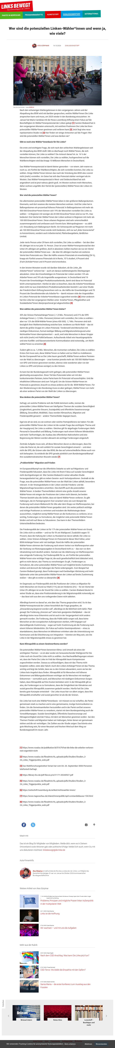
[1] (73, 123)
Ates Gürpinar (38, 871)
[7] (59, 457)
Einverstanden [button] (101, 1044)
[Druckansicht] (86, 825)
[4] (79, 297)
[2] (71, 129)
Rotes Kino (26, 1020)
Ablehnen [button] (88, 1044)
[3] (44, 133)
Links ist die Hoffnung (50, 913)
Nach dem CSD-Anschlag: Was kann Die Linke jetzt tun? (64, 955)
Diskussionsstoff (72, 45)
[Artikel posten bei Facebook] (24, 825)
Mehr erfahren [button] (70, 1044)
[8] (58, 578)
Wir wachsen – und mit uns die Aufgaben (58, 928)
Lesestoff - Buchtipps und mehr (57, 1022)
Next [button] (106, 1016)
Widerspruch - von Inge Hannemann (89, 1022)
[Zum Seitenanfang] (94, 825)
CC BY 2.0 (31, 107)
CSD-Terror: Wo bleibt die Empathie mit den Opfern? (63, 970)
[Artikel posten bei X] (33, 825)
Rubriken (3, 1003)
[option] (26, 1013)
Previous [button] (8, 1016)
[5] (71, 303)
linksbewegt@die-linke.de (54, 850)
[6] (45, 344)
